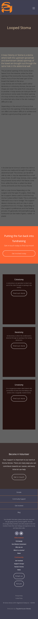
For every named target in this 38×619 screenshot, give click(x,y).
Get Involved (19, 506)
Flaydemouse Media (23, 609)
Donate (19, 492)
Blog (19, 512)
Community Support (19, 499)
